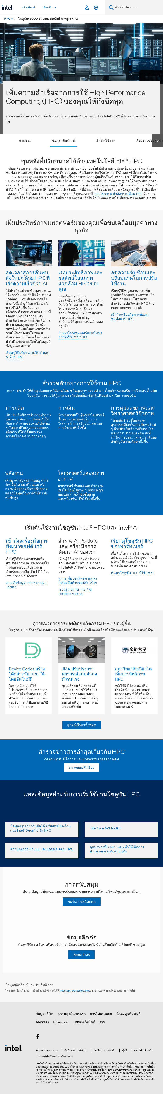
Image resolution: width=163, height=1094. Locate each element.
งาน (102, 1022)
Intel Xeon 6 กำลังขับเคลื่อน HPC (118, 194)
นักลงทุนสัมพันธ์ (128, 1014)
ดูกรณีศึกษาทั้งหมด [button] (81, 725)
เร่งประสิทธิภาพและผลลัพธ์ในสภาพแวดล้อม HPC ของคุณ (80, 280)
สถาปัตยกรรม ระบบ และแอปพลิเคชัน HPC (41, 849)
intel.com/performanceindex (124, 1069)
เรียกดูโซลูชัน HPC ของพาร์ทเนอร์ (132, 543)
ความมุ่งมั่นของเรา (72, 1014)
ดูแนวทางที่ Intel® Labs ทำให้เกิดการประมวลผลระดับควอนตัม (117, 849)
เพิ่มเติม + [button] (49, 7)
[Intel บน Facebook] (37, 1037)
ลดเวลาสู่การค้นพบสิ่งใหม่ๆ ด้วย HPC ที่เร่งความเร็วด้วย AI (28, 278)
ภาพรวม (25, 140)
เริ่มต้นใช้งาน (105, 140)
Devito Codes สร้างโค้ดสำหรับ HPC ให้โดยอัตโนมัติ (27, 674)
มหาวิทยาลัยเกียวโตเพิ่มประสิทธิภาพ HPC (133, 674)
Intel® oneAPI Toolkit (105, 828)
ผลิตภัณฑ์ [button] (29, 7)
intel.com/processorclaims (75, 990)
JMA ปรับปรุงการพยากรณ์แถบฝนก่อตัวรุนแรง (79, 674)
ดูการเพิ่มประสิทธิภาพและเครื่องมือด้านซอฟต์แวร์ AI (77, 580)
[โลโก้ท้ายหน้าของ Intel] (13, 1048)
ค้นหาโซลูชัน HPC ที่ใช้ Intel (132, 573)
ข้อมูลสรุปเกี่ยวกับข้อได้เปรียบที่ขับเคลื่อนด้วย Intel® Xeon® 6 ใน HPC (40, 828)
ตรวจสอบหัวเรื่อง (81, 767)
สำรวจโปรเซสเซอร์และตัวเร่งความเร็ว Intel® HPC (80, 335)
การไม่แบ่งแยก (101, 1014)
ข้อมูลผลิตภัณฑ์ (63, 140)
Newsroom (61, 1022)
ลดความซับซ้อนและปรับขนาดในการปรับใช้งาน (134, 278)
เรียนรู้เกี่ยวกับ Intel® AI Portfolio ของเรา (75, 591)
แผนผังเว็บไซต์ (84, 1022)
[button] (81, 291)
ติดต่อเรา (42, 1022)
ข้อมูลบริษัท (44, 1014)
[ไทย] (96, 7)
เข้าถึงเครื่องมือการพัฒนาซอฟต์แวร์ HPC (130, 316)
